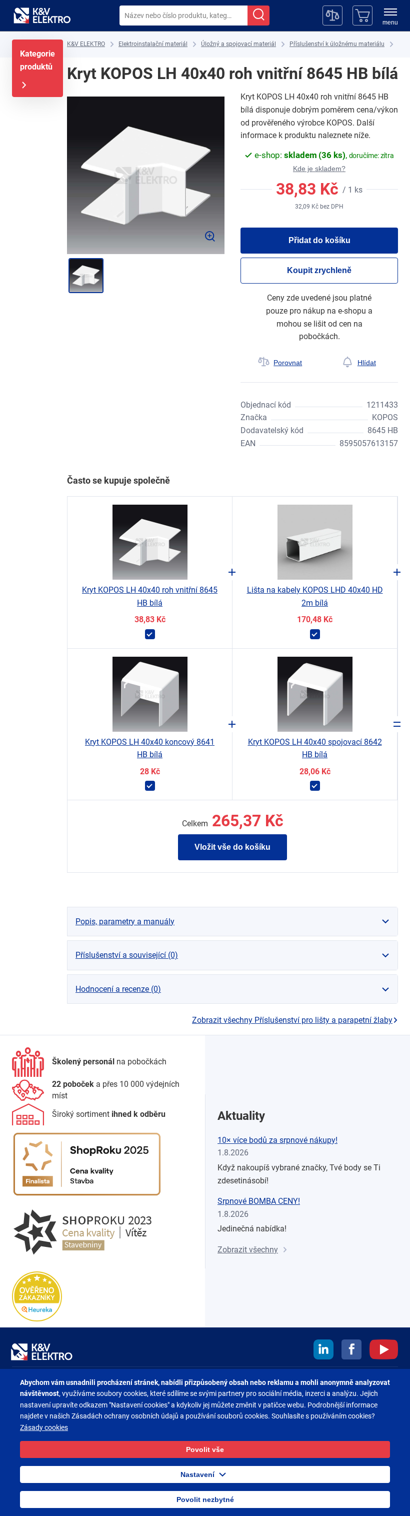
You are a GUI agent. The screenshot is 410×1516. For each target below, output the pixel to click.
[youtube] (384, 1350)
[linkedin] (324, 1350)
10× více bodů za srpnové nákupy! (278, 1140)
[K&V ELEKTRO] (42, 15)
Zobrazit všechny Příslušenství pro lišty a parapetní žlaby (292, 1020)
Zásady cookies (44, 1427)
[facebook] (352, 1350)
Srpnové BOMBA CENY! (259, 1201)
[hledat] (259, 16)
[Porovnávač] (332, 16)
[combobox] (183, 15)
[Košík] (362, 16)
